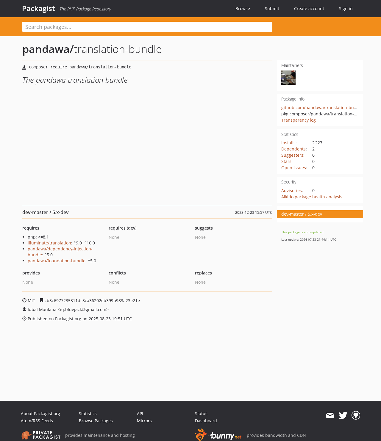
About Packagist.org (40, 413)
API (140, 413)
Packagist (38, 8)
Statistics (88, 413)
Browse (242, 8)
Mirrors (144, 420)
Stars (286, 161)
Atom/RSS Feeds (37, 420)
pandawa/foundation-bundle (56, 260)
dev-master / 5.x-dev (301, 214)
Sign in (346, 8)
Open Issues (293, 167)
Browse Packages (96, 420)
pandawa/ (48, 49)
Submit (272, 8)
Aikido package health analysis (311, 197)
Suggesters (292, 155)
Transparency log (298, 120)
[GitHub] (356, 415)
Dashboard (206, 420)
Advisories (291, 190)
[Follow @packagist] (343, 415)
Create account (309, 8)
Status (201, 413)
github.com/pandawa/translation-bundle (322, 107)
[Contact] (330, 415)
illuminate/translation (49, 243)
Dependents (293, 149)
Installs (288, 142)
